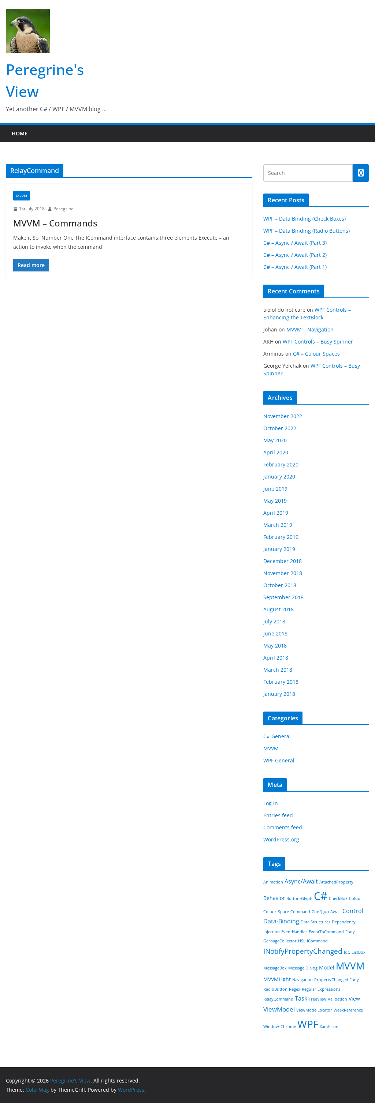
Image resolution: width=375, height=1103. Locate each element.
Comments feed (282, 827)
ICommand (317, 940)
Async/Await (301, 881)
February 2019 (280, 536)
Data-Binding (281, 921)
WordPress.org (281, 839)
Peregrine (63, 209)
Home (19, 133)
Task (301, 998)
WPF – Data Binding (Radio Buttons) (306, 230)
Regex (294, 989)
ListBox (358, 952)
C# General (277, 736)
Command (300, 911)
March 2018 (277, 669)
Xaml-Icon (329, 1026)
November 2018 (282, 573)
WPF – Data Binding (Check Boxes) (304, 218)
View (354, 998)
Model (326, 967)
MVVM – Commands (55, 223)
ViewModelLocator (314, 1010)
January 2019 (279, 548)
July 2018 (274, 621)
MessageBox (275, 968)
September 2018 (283, 597)
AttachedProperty (336, 882)
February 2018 (280, 681)
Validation (337, 999)
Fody (350, 931)
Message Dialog (303, 968)
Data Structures (315, 921)
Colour (355, 898)
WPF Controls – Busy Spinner (318, 341)
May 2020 (275, 440)
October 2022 (279, 428)
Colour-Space (276, 911)
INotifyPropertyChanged (302, 951)
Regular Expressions (321, 989)
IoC (347, 952)
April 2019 (275, 512)
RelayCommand (278, 999)
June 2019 (275, 488)
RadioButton (275, 989)
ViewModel (279, 1009)
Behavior (274, 897)
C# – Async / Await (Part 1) (295, 266)
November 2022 (282, 416)
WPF (307, 1024)
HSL (301, 940)
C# (320, 896)
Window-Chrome (279, 1026)
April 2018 (275, 657)
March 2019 (277, 524)
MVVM (21, 195)
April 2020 (275, 452)
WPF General (278, 760)
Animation (273, 882)
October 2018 (279, 585)
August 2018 (278, 609)
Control (352, 911)
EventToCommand (326, 931)
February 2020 (280, 464)
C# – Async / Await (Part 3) (295, 242)
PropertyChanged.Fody (336, 979)
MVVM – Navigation (310, 329)
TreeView (317, 999)
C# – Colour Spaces (316, 353)
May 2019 (275, 500)
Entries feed (278, 815)
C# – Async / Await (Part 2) (295, 254)
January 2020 (279, 476)
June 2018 (275, 633)
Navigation (302, 979)
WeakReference (348, 1010)
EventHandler (294, 931)
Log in (270, 803)
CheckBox (338, 898)
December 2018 (282, 561)
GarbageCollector (280, 940)
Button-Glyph (299, 898)
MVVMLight (277, 979)
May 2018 (275, 645)
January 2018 (279, 693)
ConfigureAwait (326, 911)
